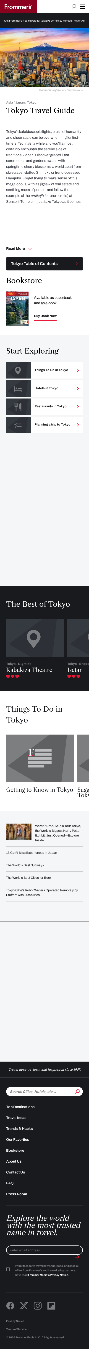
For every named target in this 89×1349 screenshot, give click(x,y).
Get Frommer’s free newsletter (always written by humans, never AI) (44, 20)
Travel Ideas (16, 1118)
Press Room (16, 1194)
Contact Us (15, 1172)
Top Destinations (20, 1107)
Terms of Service (16, 1329)
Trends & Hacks (19, 1129)
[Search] (77, 1091)
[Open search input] (73, 6)
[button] (82, 7)
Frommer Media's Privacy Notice (48, 1275)
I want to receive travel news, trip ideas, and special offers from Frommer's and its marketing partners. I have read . (47, 1270)
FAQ (10, 1183)
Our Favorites (17, 1139)
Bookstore (15, 1150)
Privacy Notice (15, 1321)
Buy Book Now (45, 316)
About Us (14, 1161)
